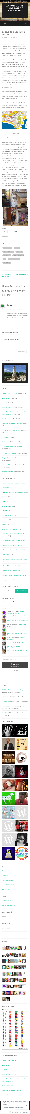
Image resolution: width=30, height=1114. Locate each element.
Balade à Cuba (6, 398)
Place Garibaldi (19, 255)
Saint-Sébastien (14, 259)
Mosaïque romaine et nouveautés (11, 423)
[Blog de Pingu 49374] (8, 853)
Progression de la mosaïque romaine (12, 458)
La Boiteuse (5, 701)
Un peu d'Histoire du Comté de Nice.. (13, 575)
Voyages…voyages (7, 579)
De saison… (5, 510)
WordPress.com (6, 889)
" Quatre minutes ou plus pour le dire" (12, 483)
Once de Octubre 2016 (13, 647)
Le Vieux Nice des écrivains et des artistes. (15, 559)
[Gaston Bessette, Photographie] (8, 771)
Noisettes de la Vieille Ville (10, 570)
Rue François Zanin (22, 274)
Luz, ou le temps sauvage (9, 453)
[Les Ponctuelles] (21, 826)
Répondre (10, 326)
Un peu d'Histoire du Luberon (10, 529)
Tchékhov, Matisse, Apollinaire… (16, 612)
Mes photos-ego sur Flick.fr (10, 706)
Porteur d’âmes (6, 900)
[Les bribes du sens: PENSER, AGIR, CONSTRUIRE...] (21, 799)
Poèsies (4, 524)
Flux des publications (8, 880)
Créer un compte (7, 871)
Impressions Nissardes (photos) (12, 550)
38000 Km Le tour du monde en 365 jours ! (14, 690)
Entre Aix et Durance (8, 515)
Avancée (4, 437)
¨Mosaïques (5, 487)
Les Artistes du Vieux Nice (10, 566)
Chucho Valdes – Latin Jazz (9, 393)
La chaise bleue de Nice (19, 616)
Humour (4, 402)
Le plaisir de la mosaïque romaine (11, 446)
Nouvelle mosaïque (7, 471)
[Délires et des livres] (21, 744)
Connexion (5, 875)
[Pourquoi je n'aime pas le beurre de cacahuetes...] (8, 785)
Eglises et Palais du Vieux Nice (11, 545)
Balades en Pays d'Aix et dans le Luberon (13, 492)
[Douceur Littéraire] (21, 785)
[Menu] (4, 23)
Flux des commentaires (8, 884)
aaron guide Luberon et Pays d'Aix (15, 8)
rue (5, 259)
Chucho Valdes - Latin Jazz (9, 1060)
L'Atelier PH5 (6, 696)
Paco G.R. (9, 646)
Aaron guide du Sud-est (8, 905)
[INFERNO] (8, 758)
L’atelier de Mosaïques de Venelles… (12, 464)
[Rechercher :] (15, 591)
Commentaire (21, 351)
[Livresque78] (8, 812)
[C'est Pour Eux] (8, 840)
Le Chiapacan (9, 243)
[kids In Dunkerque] (21, 853)
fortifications (9, 251)
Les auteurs (5, 520)
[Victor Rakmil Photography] (21, 730)
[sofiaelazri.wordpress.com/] (21, 812)
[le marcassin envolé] (8, 730)
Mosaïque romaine (7, 419)
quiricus (14, 37)
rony (8, 642)
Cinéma (4, 501)
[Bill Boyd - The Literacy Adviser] (8, 744)
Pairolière (7, 255)
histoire (19, 251)
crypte (17, 247)
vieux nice (7, 262)
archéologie (8, 247)
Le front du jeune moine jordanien (11, 430)
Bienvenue (5, 497)
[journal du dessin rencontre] (21, 758)
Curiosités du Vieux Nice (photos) (12, 540)
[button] (11, 376)
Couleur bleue (6, 442)
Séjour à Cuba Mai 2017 (9, 407)
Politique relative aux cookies (16, 1107)
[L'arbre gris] (21, 840)
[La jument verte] (8, 799)
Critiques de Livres (7, 506)
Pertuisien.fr (5, 713)
